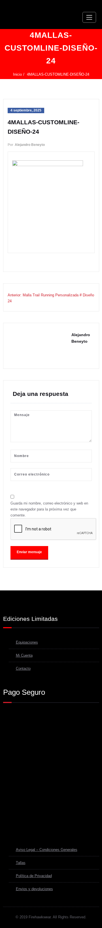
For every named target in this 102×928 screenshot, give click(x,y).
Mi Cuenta (24, 655)
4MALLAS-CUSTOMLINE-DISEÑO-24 (58, 74)
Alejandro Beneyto (30, 145)
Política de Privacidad (34, 876)
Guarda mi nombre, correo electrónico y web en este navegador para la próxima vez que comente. (49, 509)
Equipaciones (27, 642)
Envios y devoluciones (34, 889)
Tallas (21, 863)
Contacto (23, 668)
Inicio (17, 74)
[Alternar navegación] (89, 17)
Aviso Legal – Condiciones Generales (46, 850)
